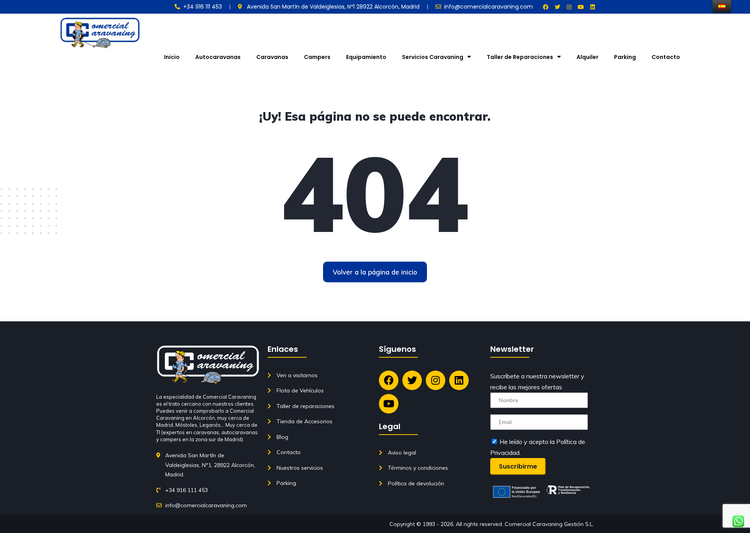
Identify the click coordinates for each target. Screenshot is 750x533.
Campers (317, 57)
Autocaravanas (218, 57)
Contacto (666, 57)
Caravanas (272, 57)
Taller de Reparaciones (520, 57)
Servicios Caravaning (432, 57)
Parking (625, 57)
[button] (375, 272)
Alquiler (587, 57)
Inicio (172, 57)
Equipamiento (366, 57)
